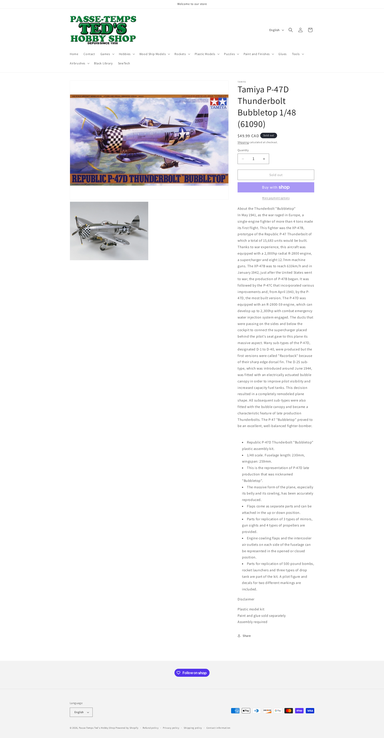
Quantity (243, 150)
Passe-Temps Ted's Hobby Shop (97, 727)
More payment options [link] (276, 198)
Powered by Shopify (127, 727)
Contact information (218, 727)
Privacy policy (171, 727)
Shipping (243, 142)
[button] (107, 54)
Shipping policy (193, 727)
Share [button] (247, 636)
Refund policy (150, 727)
